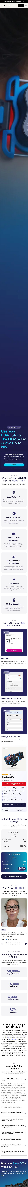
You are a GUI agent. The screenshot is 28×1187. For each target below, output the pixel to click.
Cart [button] (22, 5)
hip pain (7, 1037)
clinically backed (13, 1039)
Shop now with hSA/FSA (13, 876)
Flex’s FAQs (22, 1072)
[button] (2, 943)
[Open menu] (25, 5)
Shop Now (14, 464)
